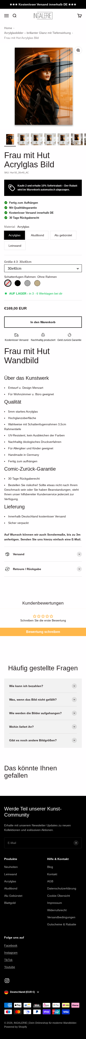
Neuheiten (11, 867)
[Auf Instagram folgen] (7, 980)
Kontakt (52, 874)
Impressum (54, 902)
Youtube (9, 967)
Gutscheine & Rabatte (61, 924)
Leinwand (10, 874)
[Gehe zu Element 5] (63, 139)
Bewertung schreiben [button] (43, 632)
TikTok (8, 960)
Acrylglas (10, 881)
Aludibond (10, 888)
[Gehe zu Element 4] (50, 139)
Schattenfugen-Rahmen (30, 276)
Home (8, 28)
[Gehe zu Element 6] (77, 139)
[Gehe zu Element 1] (10, 139)
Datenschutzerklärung (61, 888)
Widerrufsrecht (57, 910)
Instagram (11, 952)
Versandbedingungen (61, 917)
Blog (50, 867)
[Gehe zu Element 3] (37, 139)
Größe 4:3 (18, 261)
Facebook (10, 945)
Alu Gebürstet (13, 895)
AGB (50, 881)
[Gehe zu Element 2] (23, 139)
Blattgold (10, 902)
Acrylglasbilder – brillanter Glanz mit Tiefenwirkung (37, 32)
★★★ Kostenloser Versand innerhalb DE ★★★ (43, 4)
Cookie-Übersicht (58, 895)
